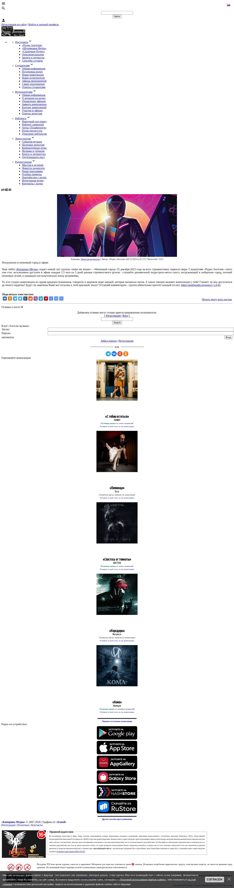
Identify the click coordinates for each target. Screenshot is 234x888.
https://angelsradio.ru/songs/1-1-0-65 (201, 285)
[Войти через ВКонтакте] (114, 353)
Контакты (37, 825)
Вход (125, 315)
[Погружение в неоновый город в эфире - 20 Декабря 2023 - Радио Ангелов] (51, 298)
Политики (23, 825)
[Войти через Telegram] (108, 353)
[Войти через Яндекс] (119, 353)
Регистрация (113, 315)
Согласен (214, 879)
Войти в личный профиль (43, 24)
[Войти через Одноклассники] (125, 353)
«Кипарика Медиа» (27, 269)
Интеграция (8, 825)
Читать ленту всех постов (217, 299)
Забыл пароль (109, 340)
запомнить (8, 337)
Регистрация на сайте (14, 24)
